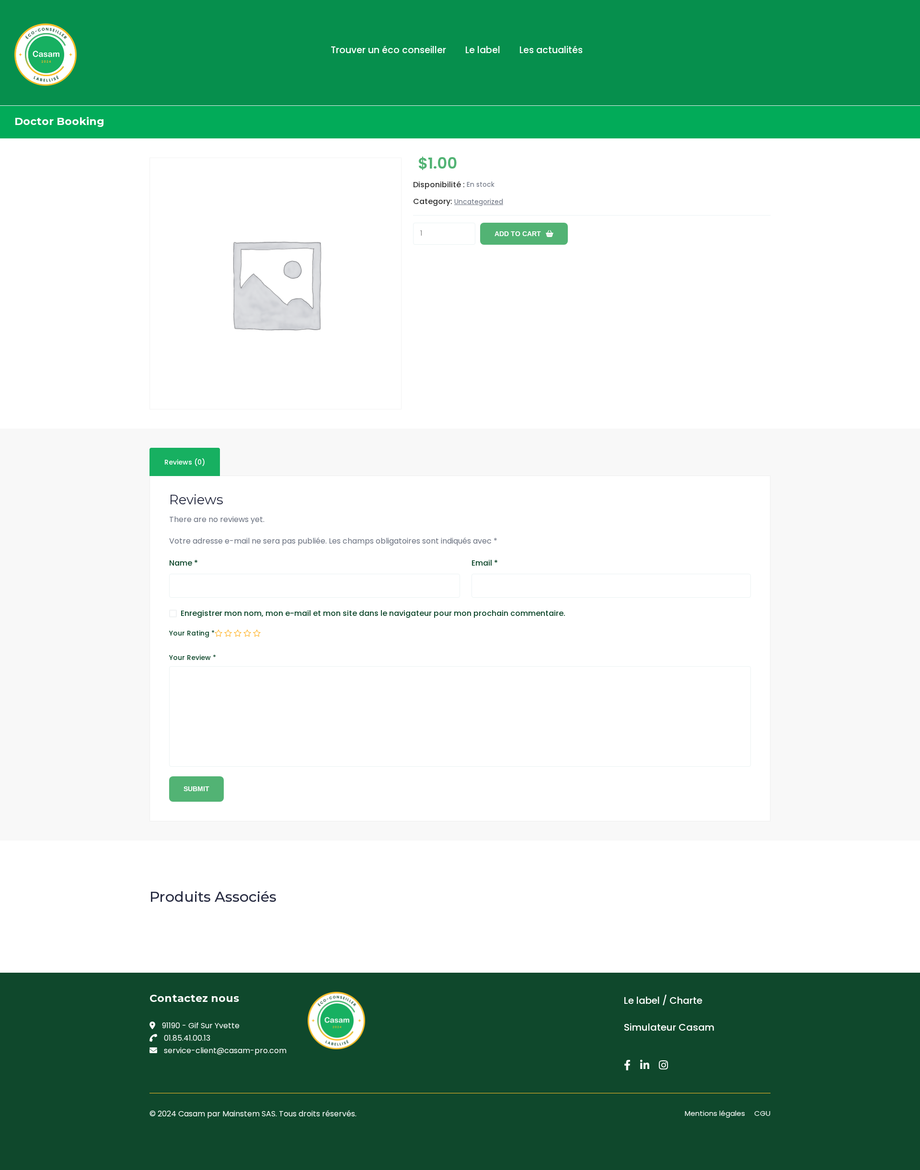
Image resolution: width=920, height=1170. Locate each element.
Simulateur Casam (669, 1027)
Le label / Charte (663, 1000)
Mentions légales (715, 1113)
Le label (482, 50)
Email (485, 562)
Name (183, 562)
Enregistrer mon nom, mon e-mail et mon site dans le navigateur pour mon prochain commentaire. (373, 613)
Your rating (192, 633)
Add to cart (517, 234)
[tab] (185, 462)
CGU (762, 1113)
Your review (192, 657)
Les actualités (551, 50)
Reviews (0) (184, 462)
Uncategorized (478, 201)
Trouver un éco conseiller (388, 50)
